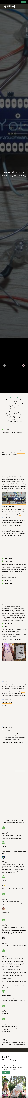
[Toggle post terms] (23, 365)
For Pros (11, 2)
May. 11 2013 (4, 943)
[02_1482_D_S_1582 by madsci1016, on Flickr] (7, 517)
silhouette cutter (18, 522)
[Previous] (4, 1092)
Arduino (19, 531)
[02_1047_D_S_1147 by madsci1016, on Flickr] (7, 626)
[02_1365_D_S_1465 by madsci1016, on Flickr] (7, 703)
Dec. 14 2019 (4, 1040)
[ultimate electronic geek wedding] (7, 429)
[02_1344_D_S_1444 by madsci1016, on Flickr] (7, 727)
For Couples (16, 2)
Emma (3, 861)
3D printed (22, 486)
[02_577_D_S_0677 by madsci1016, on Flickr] (7, 558)
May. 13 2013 (4, 1011)
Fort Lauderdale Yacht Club (14, 739)
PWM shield (19, 533)
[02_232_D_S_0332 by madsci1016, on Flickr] (7, 561)
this (7, 571)
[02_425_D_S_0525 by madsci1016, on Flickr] (7, 700)
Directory (23, 2)
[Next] (23, 1092)
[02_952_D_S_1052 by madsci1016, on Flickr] (7, 580)
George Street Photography (18, 737)
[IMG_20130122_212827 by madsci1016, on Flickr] (8, 506)
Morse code (15, 485)
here (20, 514)
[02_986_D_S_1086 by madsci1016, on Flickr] (7, 583)
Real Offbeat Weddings (14, 169)
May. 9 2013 (4, 833)
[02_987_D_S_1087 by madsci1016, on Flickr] (7, 623)
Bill (12, 432)
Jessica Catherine (6, 995)
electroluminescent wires (13, 573)
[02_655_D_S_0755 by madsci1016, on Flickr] (7, 730)
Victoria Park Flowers (14, 736)
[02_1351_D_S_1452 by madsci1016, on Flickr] (7, 705)
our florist (23, 691)
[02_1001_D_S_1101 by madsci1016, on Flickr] (7, 682)
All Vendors (6, 1072)
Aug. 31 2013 (4, 1024)
